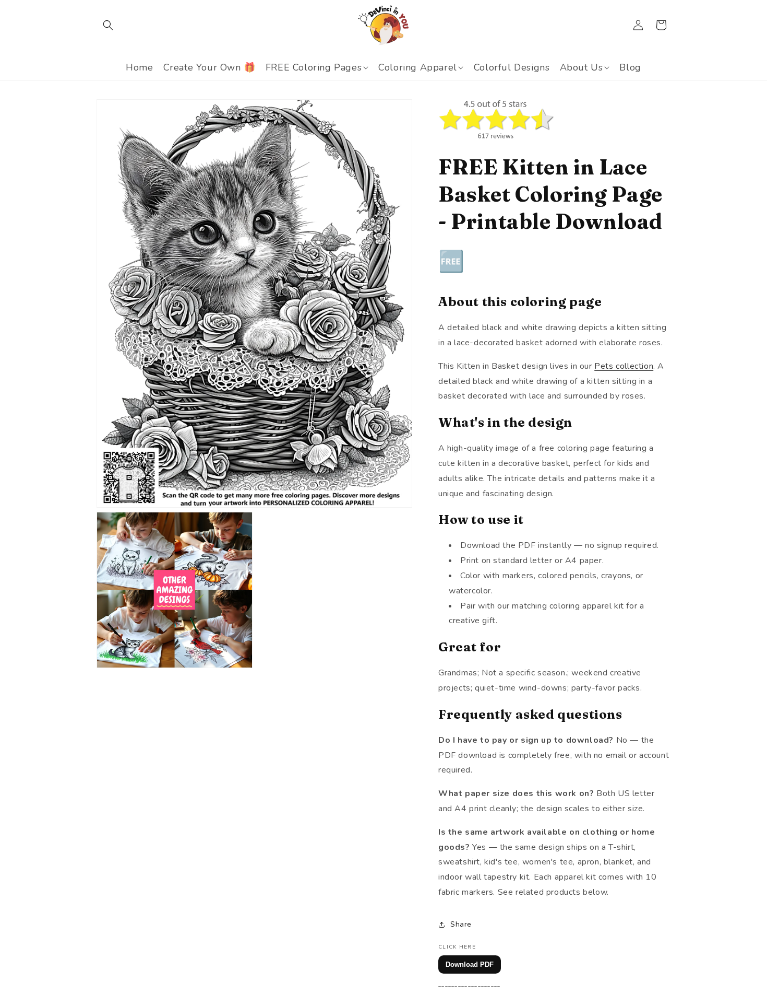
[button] (108, 25)
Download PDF (470, 964)
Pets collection (623, 366)
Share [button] (461, 924)
